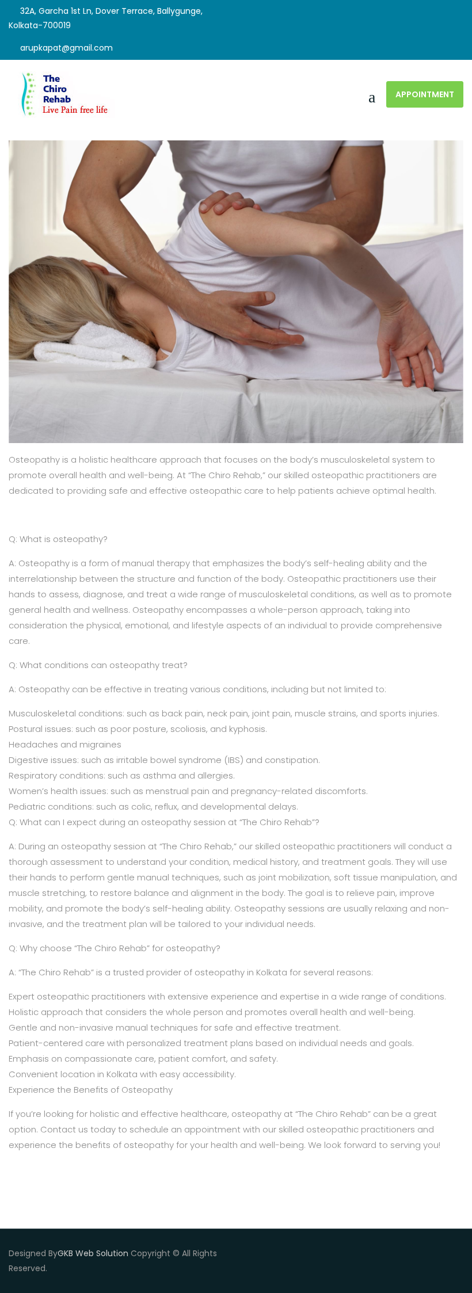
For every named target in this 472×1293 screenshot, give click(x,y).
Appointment (424, 94)
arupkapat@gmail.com (66, 48)
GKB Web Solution (93, 1253)
